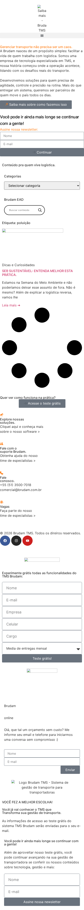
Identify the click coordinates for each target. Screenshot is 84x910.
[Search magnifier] (40, 210)
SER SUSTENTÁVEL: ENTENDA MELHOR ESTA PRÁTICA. (37, 273)
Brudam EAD (14, 199)
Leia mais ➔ (11, 305)
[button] (42, 35)
